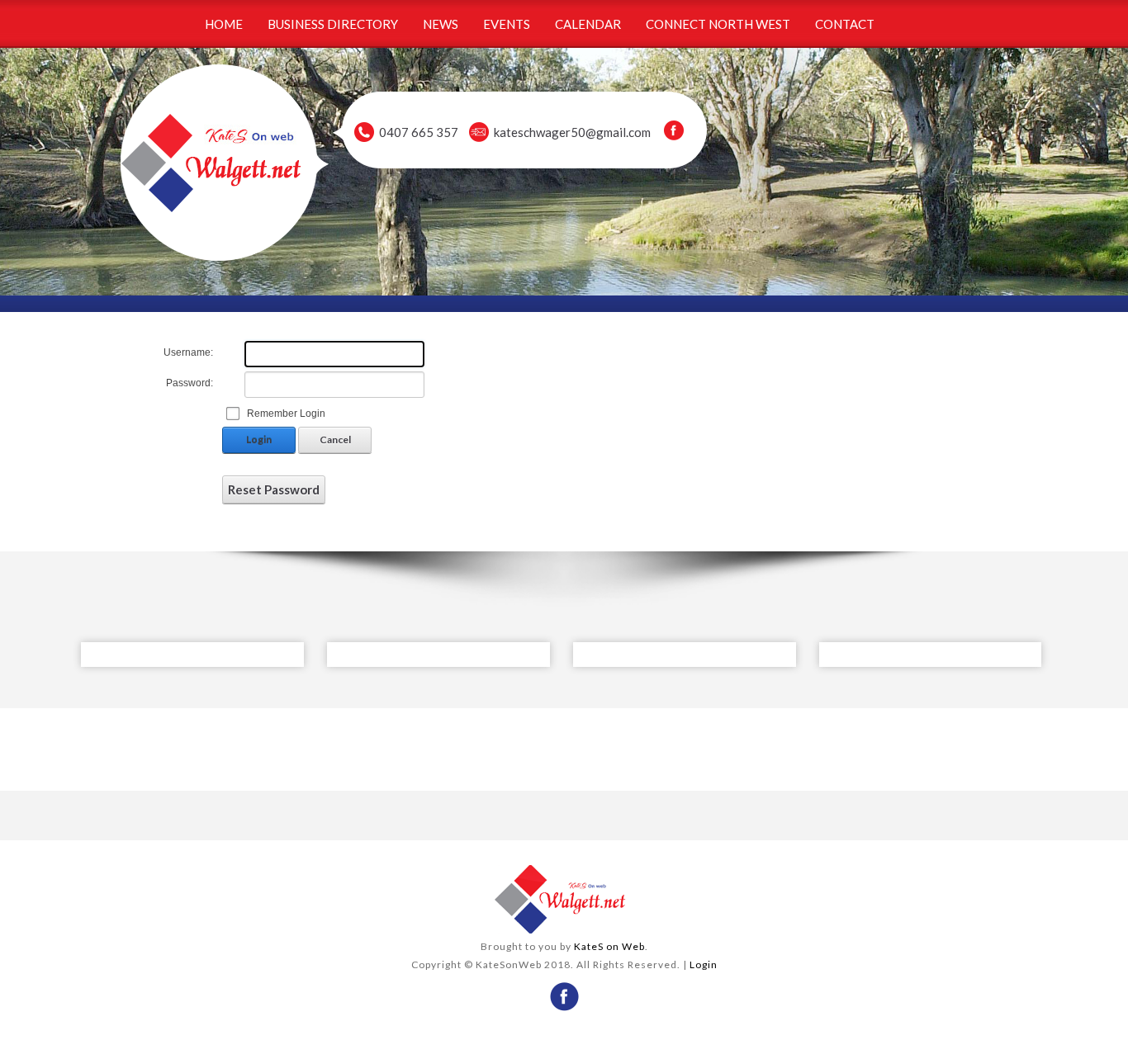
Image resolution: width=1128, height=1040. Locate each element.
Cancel (335, 439)
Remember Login (286, 413)
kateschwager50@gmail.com (572, 132)
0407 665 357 (418, 132)
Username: (188, 352)
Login (259, 439)
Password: (189, 383)
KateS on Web (609, 946)
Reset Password (274, 489)
